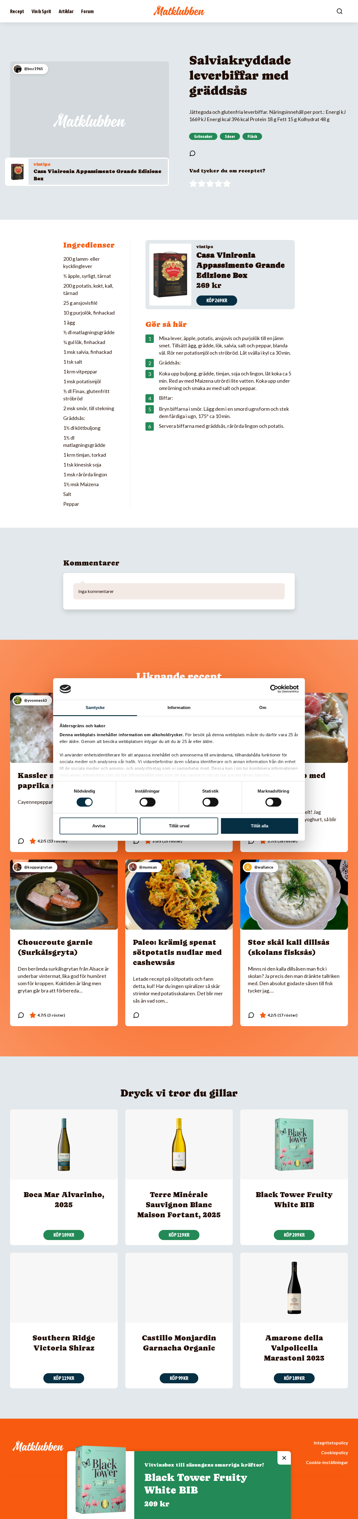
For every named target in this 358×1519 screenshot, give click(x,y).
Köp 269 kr (216, 300)
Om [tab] (262, 707)
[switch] (148, 802)
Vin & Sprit (41, 11)
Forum (87, 11)
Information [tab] (179, 707)
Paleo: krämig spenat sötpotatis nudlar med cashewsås (177, 952)
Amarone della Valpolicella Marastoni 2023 (294, 1347)
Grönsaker (203, 136)
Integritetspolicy (331, 1442)
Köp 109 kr (63, 1235)
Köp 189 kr (294, 1378)
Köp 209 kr (294, 1235)
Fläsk (252, 136)
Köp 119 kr (179, 1235)
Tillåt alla (259, 825)
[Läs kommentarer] (192, 153)
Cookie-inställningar (327, 1462)
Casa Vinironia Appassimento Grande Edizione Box (240, 265)
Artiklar (66, 11)
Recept (17, 11)
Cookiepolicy (334, 1452)
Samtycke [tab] (95, 707)
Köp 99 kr (179, 1378)
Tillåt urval (179, 825)
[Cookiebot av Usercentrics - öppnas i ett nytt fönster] (274, 689)
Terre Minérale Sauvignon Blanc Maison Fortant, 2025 (179, 1204)
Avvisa (98, 825)
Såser (230, 136)
